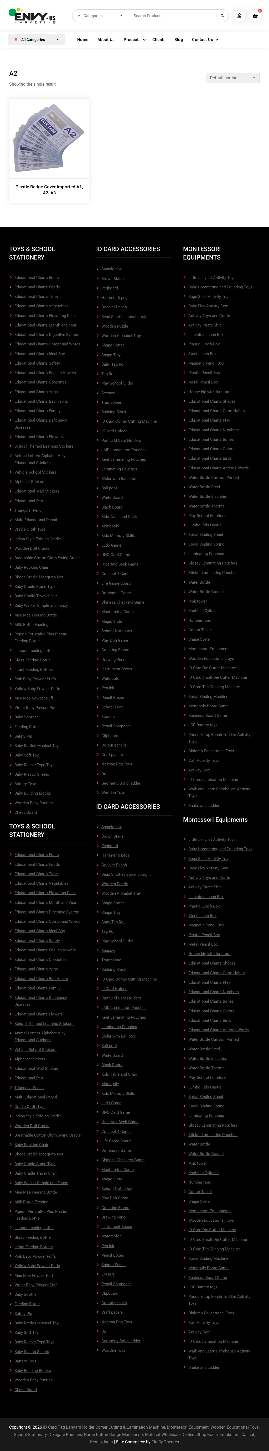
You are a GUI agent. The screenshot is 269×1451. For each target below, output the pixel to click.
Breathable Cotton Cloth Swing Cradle (47, 558)
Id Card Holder (114, 431)
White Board (112, 497)
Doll (104, 773)
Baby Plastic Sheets (31, 774)
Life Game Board (116, 583)
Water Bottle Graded (206, 591)
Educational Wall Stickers (36, 491)
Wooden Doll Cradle (31, 548)
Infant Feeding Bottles (33, 669)
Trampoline (111, 402)
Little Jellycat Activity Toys (212, 277)
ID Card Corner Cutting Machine (129, 421)
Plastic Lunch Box (204, 344)
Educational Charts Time (36, 296)
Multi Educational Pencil (35, 519)
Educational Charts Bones (211, 439)
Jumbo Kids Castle (204, 525)
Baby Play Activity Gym (208, 306)
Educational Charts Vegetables (41, 306)
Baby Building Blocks (32, 793)
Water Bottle (199, 582)
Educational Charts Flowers (38, 436)
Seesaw (108, 393)
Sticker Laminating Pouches (212, 572)
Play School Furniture (207, 515)
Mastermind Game (117, 611)
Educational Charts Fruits (36, 277)
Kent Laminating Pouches (123, 459)
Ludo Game (111, 545)
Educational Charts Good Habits (216, 410)
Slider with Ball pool (118, 478)
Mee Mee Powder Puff (33, 698)
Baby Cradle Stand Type (34, 586)
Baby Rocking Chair (31, 567)
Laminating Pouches (119, 469)
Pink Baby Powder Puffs (35, 679)
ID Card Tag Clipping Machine (214, 687)
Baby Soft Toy (26, 755)
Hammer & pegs (115, 297)
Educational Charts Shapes (212, 401)
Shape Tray (111, 355)
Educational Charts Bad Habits (41, 401)
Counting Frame (115, 649)
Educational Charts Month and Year (45, 325)
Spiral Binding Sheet (205, 534)
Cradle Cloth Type (29, 529)
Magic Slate (111, 621)
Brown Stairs (112, 278)
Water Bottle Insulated (207, 496)
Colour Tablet (200, 630)
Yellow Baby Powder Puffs (37, 688)
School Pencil (113, 707)
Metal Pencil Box (203, 382)
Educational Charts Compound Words (47, 344)
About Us (106, 39)
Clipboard (109, 735)
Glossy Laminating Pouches (212, 563)
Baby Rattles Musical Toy (36, 745)
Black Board (111, 507)
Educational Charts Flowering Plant (45, 315)
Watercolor (111, 678)
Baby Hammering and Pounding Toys (220, 287)
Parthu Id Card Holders (121, 440)
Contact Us (202, 39)
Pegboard (109, 288)
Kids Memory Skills (118, 535)
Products (132, 39)
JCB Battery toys (203, 725)
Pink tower (197, 601)
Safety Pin (23, 736)
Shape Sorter (112, 345)
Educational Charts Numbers (213, 430)
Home (83, 39)
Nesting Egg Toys (116, 764)
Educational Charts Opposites (40, 382)
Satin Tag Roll (113, 364)
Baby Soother (26, 717)
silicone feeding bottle (34, 650)
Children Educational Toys (211, 751)
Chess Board (25, 812)
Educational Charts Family (37, 410)
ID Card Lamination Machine (213, 779)
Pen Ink (107, 688)
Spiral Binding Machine (208, 696)
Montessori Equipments (209, 648)
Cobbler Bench (114, 307)
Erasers (108, 716)
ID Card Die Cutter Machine (212, 668)
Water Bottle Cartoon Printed (213, 477)
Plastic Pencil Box (204, 372)
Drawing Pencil (114, 659)
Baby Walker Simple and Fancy (41, 605)
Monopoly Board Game (208, 706)
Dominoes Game (116, 592)
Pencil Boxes (112, 697)
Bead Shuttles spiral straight (126, 316)
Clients (159, 39)
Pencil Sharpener (116, 726)
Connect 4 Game (116, 573)
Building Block (113, 412)
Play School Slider (117, 383)
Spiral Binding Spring (206, 544)
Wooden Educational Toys (211, 658)
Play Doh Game (114, 640)
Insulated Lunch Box (206, 334)
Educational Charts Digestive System (46, 334)
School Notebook (116, 631)
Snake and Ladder (203, 805)
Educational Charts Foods (37, 287)
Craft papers (112, 754)
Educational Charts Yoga (36, 392)
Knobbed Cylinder (203, 610)
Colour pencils (114, 745)
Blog (178, 39)
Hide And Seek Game (119, 564)
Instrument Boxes (116, 669)
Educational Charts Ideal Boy (39, 353)
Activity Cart (199, 770)
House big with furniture (209, 392)
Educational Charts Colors (211, 449)
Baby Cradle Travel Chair (35, 596)
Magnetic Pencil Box (206, 363)
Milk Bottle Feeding (31, 624)
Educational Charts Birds (210, 458)
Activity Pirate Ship (204, 325)
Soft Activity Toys (203, 760)
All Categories (32, 40)
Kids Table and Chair (119, 516)
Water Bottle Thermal (207, 506)
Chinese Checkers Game (122, 602)
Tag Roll (108, 373)
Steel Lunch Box (202, 353)
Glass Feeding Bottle (32, 660)
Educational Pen (28, 501)
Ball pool (109, 488)
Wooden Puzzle (114, 326)
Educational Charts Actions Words (218, 468)
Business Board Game (207, 715)
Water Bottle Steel (204, 487)
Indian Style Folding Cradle (37, 539)
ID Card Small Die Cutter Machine (217, 677)
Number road (199, 620)
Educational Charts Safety (37, 363)
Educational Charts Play (209, 420)
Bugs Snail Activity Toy (208, 296)
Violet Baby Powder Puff (35, 707)
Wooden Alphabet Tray (121, 335)
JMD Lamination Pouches (124, 450)
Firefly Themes (165, 1441)
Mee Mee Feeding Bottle (35, 615)
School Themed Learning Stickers (44, 446)
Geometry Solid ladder (120, 783)
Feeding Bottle (27, 726)
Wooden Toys (113, 792)
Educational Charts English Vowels (45, 372)
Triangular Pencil (29, 510)
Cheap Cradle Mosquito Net (38, 577)
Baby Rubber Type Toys (34, 765)
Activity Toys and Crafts (209, 315)
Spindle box (111, 269)
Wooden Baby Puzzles (33, 803)
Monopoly (110, 526)
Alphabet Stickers (29, 481)
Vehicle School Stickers (35, 472)
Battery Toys (25, 783)
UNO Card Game (115, 554)
